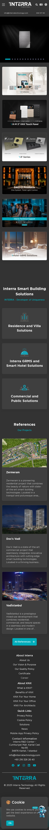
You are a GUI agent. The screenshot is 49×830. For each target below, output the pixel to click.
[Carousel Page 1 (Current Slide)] (7, 59)
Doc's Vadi (13, 538)
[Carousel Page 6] (22, 59)
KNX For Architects (24, 705)
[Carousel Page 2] (12, 59)
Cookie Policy (24, 720)
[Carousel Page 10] (33, 59)
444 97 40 (40, 13)
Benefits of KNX (24, 692)
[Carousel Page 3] (15, 59)
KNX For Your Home (24, 696)
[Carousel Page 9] (30, 59)
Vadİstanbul (14, 605)
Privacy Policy (24, 715)
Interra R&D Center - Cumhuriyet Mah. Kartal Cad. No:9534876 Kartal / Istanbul (24, 746)
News (25, 729)
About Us (24, 660)
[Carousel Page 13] (41, 59)
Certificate (24, 673)
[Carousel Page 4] (17, 59)
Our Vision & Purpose (24, 664)
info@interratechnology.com (16, 13)
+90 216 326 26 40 (24, 759)
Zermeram (13, 472)
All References (23, 641)
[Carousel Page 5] (20, 59)
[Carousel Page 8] (28, 59)
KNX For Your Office (24, 701)
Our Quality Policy (24, 669)
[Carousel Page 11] (35, 59)
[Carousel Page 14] (43, 59)
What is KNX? (24, 688)
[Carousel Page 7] (25, 59)
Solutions (24, 724)
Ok (10, 823)
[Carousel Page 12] (38, 59)
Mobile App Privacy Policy (24, 733)
